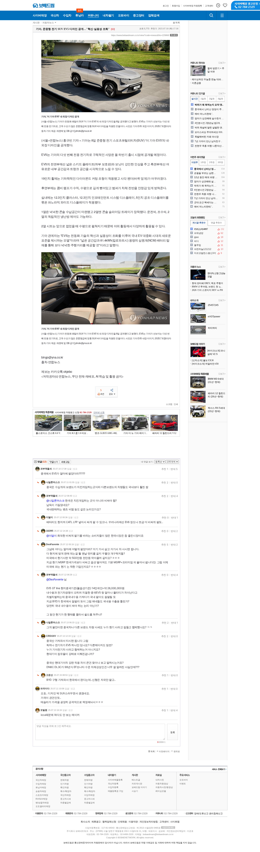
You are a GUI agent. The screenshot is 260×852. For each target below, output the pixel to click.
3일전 (220, 99)
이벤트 (182, 783)
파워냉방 (207, 233)
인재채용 (122, 821)
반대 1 (174, 517)
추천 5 (164, 544)
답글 (69, 469)
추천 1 (164, 468)
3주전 (220, 162)
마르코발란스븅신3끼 (207, 253)
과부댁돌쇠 (46, 468)
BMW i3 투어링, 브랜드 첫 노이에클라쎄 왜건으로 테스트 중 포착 (208, 286)
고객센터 (164, 821)
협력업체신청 (109, 821)
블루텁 (207, 245)
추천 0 (165, 517)
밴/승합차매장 (42, 803)
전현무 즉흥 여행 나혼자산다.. (210, 146)
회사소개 (85, 821)
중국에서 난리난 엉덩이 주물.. (210, 109)
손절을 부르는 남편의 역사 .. (206, 173)
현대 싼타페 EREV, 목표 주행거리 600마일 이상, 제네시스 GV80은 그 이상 (208, 283)
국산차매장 (41, 780)
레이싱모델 (161, 791)
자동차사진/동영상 (164, 787)
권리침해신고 (216, 813)
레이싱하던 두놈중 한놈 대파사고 (208, 79)
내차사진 (160, 780)
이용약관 (133, 821)
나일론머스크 (53, 482)
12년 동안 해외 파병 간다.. (206, 177)
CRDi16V (51, 636)
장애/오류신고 (201, 813)
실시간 (194, 99)
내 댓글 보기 (147, 462)
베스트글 (136, 780)
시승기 (135, 791)
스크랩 (169, 404)
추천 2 (164, 482)
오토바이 (183, 780)
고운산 (49, 675)
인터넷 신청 (98, 412)
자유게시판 (137, 783)
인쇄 (176, 404)
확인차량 (64, 787)
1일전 (203, 99)
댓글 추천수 (216, 223)
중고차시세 (65, 799)
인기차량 (64, 784)
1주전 (203, 162)
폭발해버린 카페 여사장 (207, 136)
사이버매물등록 (115, 780)
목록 (177, 22)
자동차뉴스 (48, 22)
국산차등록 (113, 783)
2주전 (212, 162)
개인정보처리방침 (149, 821)
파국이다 (44, 688)
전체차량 (64, 780)
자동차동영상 (162, 783)
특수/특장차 (65, 791)
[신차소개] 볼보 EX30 (203, 360)
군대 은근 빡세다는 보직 (206, 202)
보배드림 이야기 (139, 787)
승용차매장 (41, 791)
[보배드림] (43, 5)
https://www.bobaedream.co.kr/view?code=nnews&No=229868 (140, 35)
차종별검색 (65, 803)
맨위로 (177, 751)
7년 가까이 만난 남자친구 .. (208, 141)
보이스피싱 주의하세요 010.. (209, 132)
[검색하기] (211, 15)
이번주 (194, 162)
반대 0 (174, 482)
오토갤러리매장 (43, 806)
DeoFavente (52, 544)
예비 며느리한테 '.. (204, 114)
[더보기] (222, 63)
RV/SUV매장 (41, 799)
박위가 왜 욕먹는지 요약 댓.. (209, 104)
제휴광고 (96, 821)
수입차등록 (113, 787)
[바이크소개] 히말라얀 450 (205, 363)
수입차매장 (41, 784)
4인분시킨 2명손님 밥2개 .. (208, 123)
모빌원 (43, 710)
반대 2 (174, 531)
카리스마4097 (207, 229)
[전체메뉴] (222, 15)
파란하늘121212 (207, 249)
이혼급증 (196, 83)
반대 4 (174, 496)
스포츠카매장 (42, 795)
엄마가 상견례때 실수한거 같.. (210, 118)
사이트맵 (174, 821)
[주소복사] (174, 35)
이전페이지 (164, 751)
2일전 (212, 99)
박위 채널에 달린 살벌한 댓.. (209, 127)
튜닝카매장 (41, 787)
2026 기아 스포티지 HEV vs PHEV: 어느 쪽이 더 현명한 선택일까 (208, 290)
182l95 (49, 531)
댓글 (39, 461)
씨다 (207, 241)
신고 (75, 469)
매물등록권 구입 (115, 791)
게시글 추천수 (199, 223)
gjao (207, 237)
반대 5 (174, 468)
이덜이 (49, 517)
